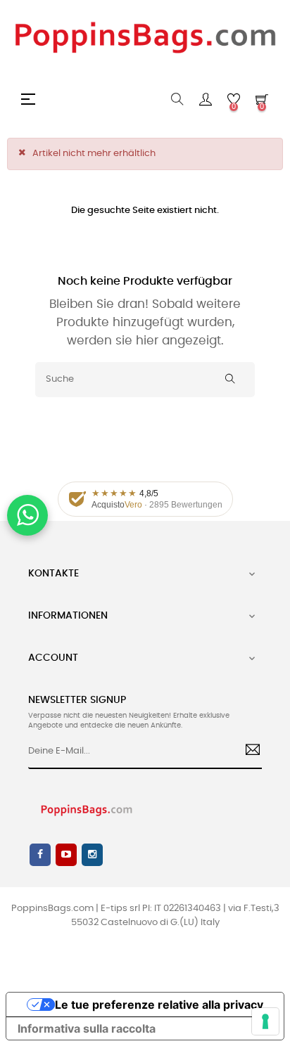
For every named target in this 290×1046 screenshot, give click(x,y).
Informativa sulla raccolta (87, 1028)
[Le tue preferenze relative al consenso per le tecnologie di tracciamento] (265, 1021)
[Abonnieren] (247, 751)
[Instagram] (92, 855)
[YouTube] (66, 855)
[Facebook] (40, 855)
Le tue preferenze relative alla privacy (159, 1004)
